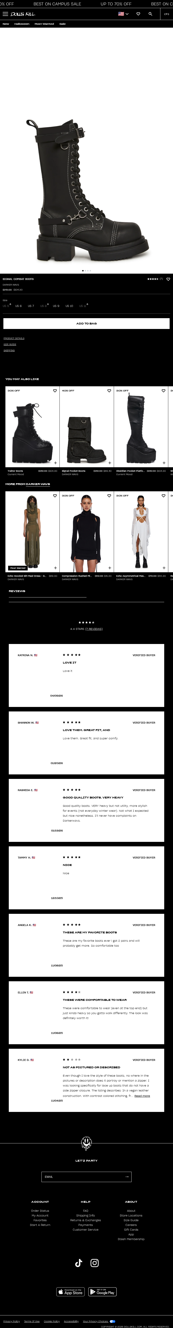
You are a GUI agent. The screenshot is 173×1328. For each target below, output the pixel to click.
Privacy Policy (11, 1321)
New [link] (6, 23)
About (131, 1211)
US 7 (31, 306)
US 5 (6, 306)
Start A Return (40, 1225)
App (131, 1234)
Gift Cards (131, 1229)
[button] (56, 4)
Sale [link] (62, 23)
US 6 (18, 306)
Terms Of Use (32, 1321)
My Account (40, 1215)
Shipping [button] (9, 350)
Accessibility (71, 1321)
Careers (131, 1225)
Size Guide (131, 1220)
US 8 (43, 306)
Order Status (40, 1211)
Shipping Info (85, 1215)
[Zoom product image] (86, 151)
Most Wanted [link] (44, 23)
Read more (142, 1096)
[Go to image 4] (90, 270)
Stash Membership (131, 1239)
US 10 (69, 306)
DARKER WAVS (11, 285)
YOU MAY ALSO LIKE (22, 379)
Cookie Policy (52, 1321)
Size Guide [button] (10, 344)
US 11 (82, 306)
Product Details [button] (14, 338)
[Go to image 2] (85, 270)
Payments (85, 1225)
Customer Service (85, 1229)
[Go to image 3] (88, 270)
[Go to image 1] (83, 270)
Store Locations (131, 1215)
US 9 (56, 306)
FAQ (85, 1211)
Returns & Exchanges (85, 1220)
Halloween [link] (21, 23)
